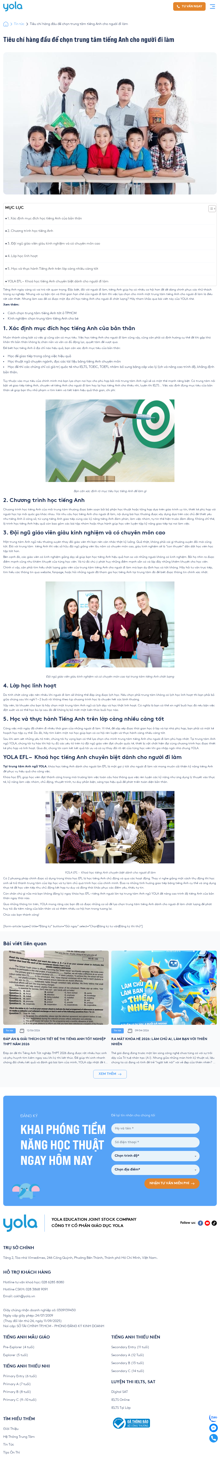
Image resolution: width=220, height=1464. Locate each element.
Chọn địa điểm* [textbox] (127, 1169)
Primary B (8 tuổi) (17, 1392)
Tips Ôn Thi (11, 1452)
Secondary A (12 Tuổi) (127, 1355)
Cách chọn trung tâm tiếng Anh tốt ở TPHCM (42, 313)
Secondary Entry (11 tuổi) (130, 1347)
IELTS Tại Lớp (121, 1407)
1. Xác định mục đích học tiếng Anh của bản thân (45, 218)
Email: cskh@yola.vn (19, 1296)
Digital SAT (119, 1392)
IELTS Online (120, 1399)
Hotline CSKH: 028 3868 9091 (25, 1289)
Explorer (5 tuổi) (15, 1355)
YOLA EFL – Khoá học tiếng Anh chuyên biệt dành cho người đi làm (58, 281)
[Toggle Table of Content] (210, 208)
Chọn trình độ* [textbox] (127, 1156)
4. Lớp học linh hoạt (23, 256)
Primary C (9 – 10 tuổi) (20, 1399)
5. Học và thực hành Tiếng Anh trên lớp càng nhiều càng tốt (53, 268)
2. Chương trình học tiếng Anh (31, 231)
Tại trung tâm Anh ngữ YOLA (25, 766)
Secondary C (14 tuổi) (127, 1371)
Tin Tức (8, 1444)
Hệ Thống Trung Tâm (19, 1436)
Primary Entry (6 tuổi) (20, 1376)
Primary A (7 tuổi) (17, 1384)
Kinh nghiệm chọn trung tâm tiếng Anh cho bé (43, 318)
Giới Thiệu (10, 1428)
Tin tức (19, 24)
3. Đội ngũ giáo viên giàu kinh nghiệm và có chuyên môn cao (54, 243)
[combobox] (155, 1156)
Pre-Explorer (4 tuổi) (19, 1347)
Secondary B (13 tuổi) (127, 1363)
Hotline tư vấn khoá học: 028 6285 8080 (33, 1282)
